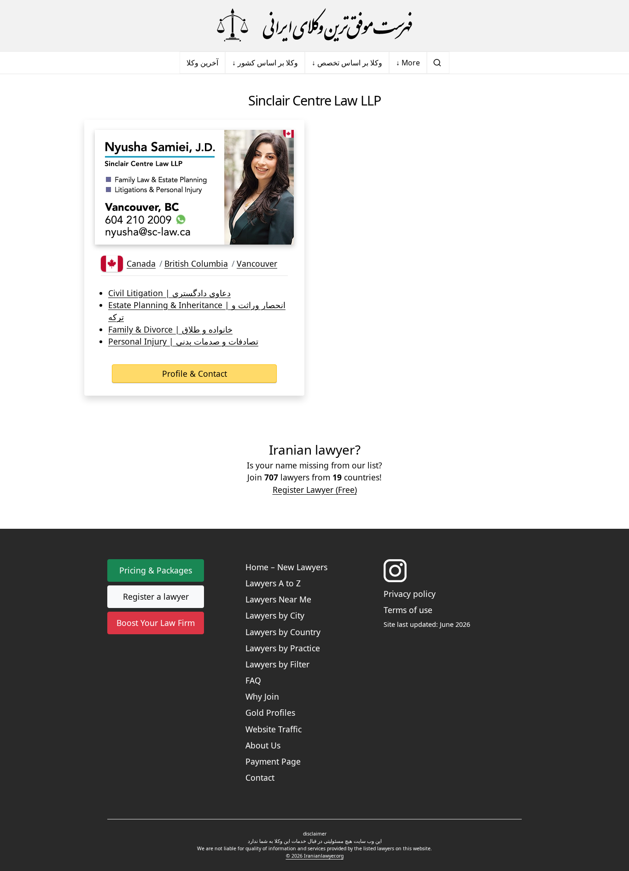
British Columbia (196, 263)
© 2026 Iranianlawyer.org (315, 856)
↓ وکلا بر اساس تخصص (347, 63)
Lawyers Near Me (278, 599)
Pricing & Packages (155, 570)
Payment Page (273, 761)
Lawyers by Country (282, 631)
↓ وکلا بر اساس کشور (265, 63)
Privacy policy (410, 593)
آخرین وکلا (202, 63)
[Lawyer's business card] (194, 187)
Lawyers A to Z (273, 583)
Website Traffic (273, 729)
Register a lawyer (156, 596)
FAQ (253, 680)
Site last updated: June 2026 (427, 624)
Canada (141, 263)
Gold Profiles (270, 712)
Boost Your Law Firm (155, 622)
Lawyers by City (274, 615)
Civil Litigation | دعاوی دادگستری (169, 292)
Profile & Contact (194, 373)
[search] (438, 63)
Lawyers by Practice (282, 648)
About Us (262, 745)
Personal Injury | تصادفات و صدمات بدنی (183, 341)
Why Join (262, 696)
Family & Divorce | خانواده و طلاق (170, 329)
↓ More (408, 63)
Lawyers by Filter (277, 664)
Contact (259, 777)
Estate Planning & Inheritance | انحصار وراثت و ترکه (196, 310)
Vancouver (257, 263)
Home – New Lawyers (286, 567)
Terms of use (408, 609)
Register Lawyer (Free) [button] (315, 489)
